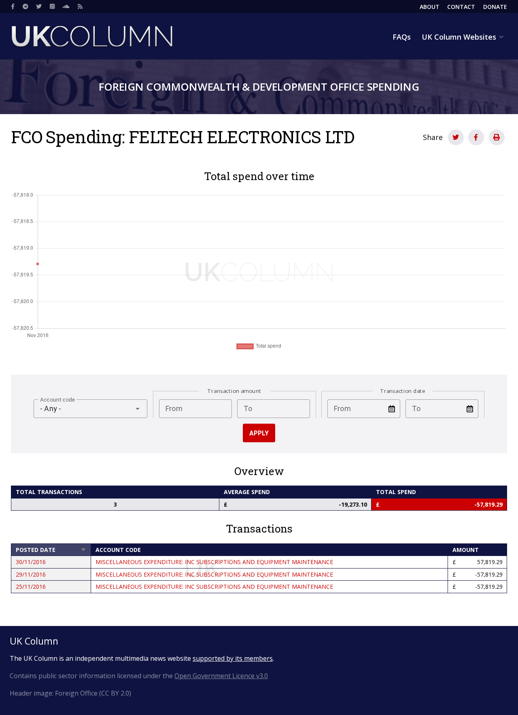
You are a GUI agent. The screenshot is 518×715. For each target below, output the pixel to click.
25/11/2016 (31, 586)
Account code (118, 550)
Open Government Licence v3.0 (221, 675)
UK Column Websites (459, 37)
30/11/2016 (31, 562)
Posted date (51, 550)
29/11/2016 (31, 574)
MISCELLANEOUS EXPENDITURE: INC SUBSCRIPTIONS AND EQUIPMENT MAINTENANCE (214, 562)
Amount (465, 550)
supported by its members (233, 658)
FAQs (402, 37)
